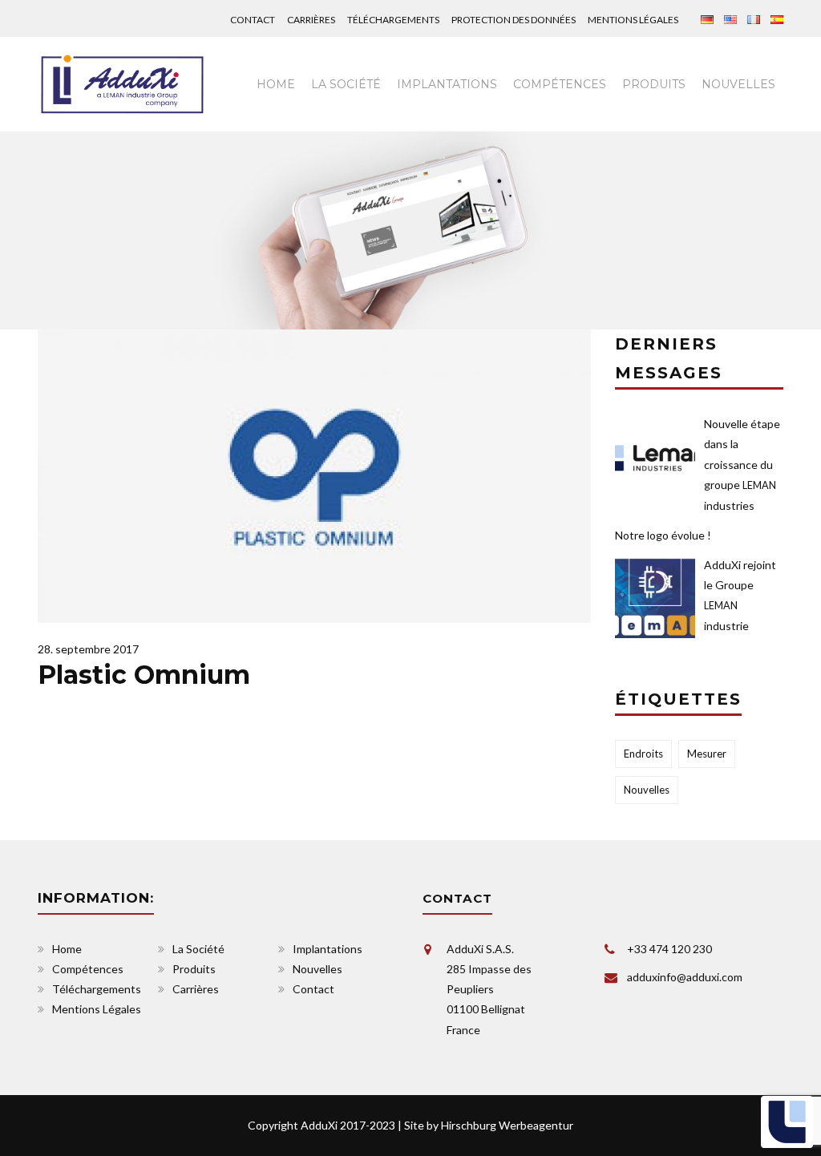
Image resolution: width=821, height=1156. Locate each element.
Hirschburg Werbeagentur (507, 1125)
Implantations (447, 84)
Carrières (311, 20)
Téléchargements (393, 20)
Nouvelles (738, 84)
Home (276, 84)
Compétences (559, 84)
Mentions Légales (633, 20)
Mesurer (706, 753)
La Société (198, 949)
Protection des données (513, 20)
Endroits (643, 753)
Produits (654, 84)
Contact (252, 20)
